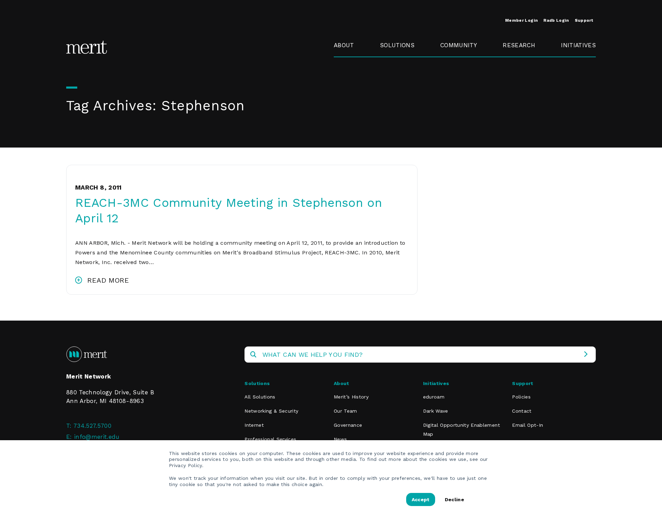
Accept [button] (421, 499)
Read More (108, 280)
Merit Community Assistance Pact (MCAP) (466, 151)
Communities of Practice (463, 81)
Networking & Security (400, 65)
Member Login (521, 20)
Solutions (397, 45)
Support (584, 20)
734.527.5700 (92, 425)
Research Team (516, 65)
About (344, 45)
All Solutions (259, 397)
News (340, 439)
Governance (351, 76)
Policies (521, 397)
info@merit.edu (97, 436)
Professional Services (270, 439)
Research (519, 45)
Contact (521, 411)
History (344, 61)
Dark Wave (435, 411)
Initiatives (578, 45)
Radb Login (556, 20)
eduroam (574, 61)
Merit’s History (351, 397)
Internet (254, 425)
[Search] (585, 355)
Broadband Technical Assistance (577, 85)
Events (450, 61)
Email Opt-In (527, 425)
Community (458, 45)
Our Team (345, 411)
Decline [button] (454, 499)
